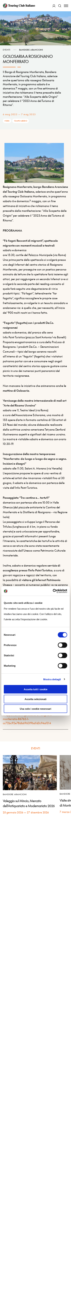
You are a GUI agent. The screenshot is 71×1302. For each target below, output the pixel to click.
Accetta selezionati (35, 699)
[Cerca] (59, 5)
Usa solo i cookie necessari (35, 708)
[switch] (62, 645)
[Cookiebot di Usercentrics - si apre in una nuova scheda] (52, 591)
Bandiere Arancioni (31, 50)
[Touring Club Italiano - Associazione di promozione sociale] (19, 5)
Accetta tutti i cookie (35, 689)
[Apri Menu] (66, 5)
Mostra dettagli (52, 679)
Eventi (6, 50)
